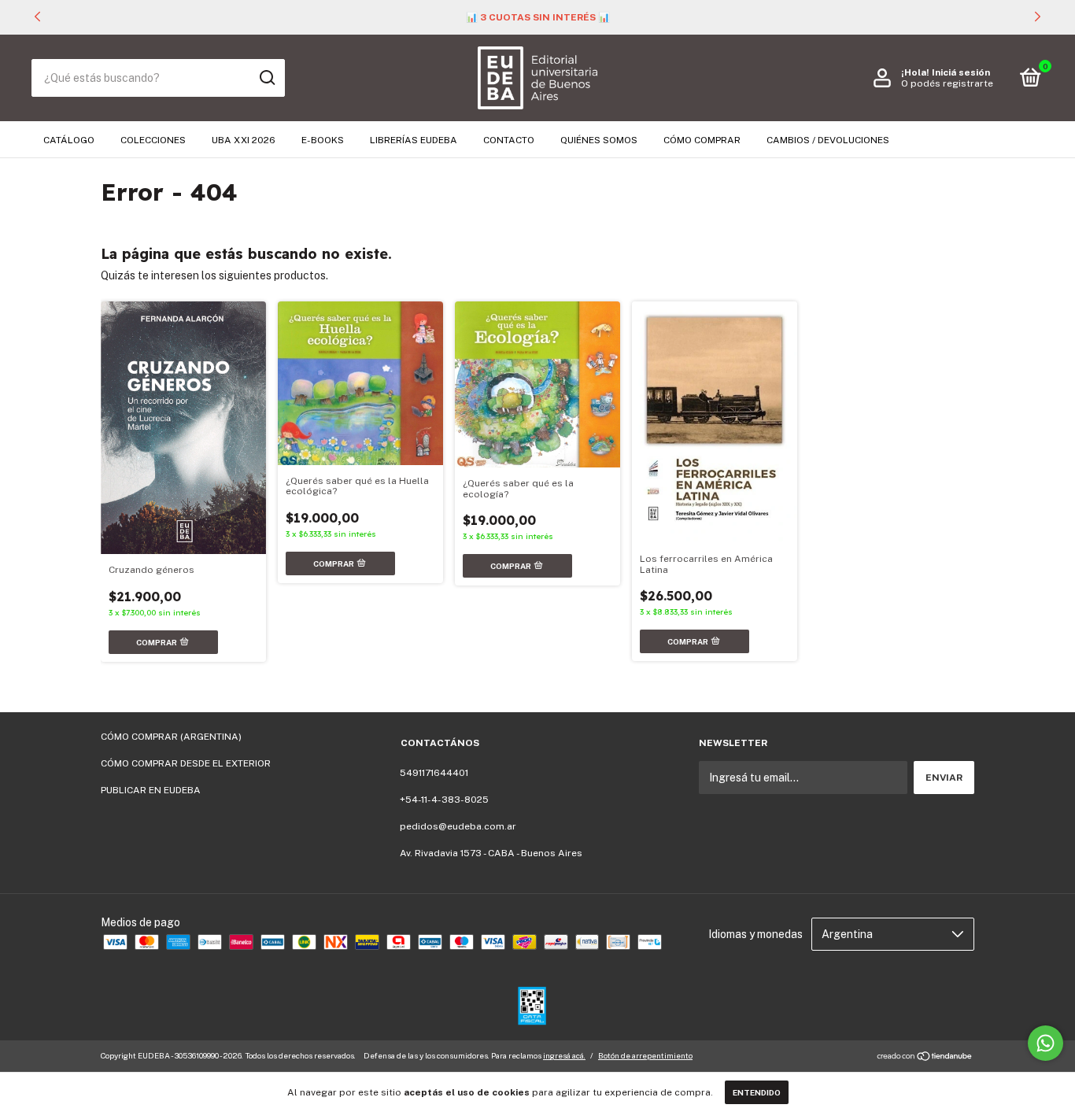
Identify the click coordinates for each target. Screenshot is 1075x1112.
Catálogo (68, 140)
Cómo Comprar (702, 140)
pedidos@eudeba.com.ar (458, 826)
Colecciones (153, 140)
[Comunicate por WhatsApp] (1045, 1043)
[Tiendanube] (925, 1057)
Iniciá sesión (961, 72)
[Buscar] (266, 78)
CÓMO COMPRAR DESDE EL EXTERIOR (186, 763)
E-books (322, 140)
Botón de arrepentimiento (645, 1055)
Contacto (508, 140)
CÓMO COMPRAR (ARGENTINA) (171, 736)
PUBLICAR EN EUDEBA (151, 790)
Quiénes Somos (598, 140)
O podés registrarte (947, 83)
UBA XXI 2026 (243, 140)
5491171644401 (434, 772)
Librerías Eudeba (413, 140)
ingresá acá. (564, 1055)
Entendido (757, 1092)
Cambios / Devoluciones (828, 140)
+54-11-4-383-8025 (444, 799)
